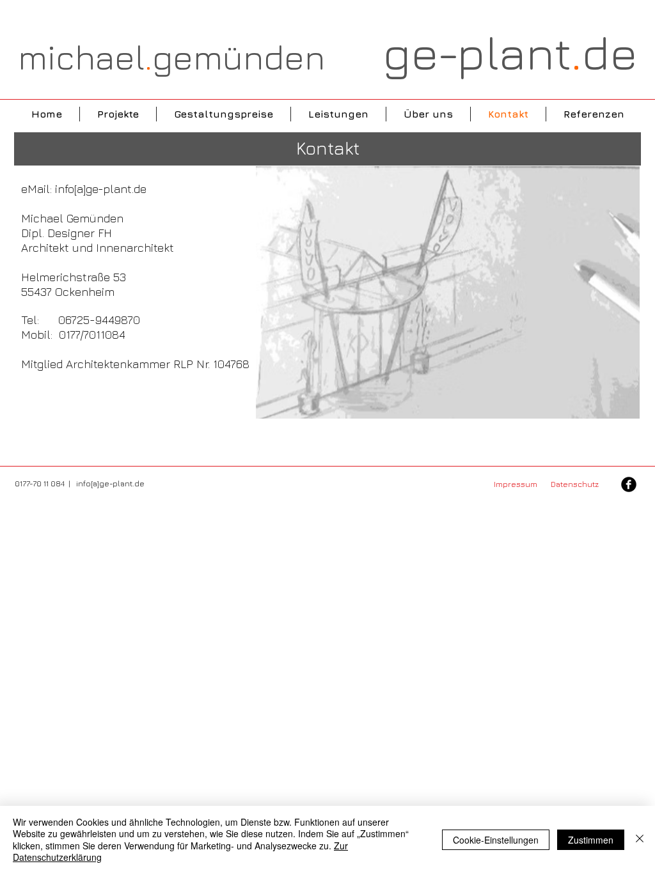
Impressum (517, 484)
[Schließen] (639, 839)
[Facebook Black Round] (628, 484)
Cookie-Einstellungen (496, 839)
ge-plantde (510, 52)
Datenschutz (575, 484)
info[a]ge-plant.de (100, 189)
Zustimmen (590, 839)
